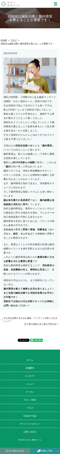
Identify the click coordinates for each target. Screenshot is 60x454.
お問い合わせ (30, 431)
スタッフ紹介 (30, 399)
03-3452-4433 (16, 450)
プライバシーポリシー (30, 423)
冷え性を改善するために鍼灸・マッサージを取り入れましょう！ (30, 319)
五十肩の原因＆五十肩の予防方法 (40, 324)
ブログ (13, 40)
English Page (30, 415)
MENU (55, 3)
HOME (4, 40)
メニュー (30, 384)
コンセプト (30, 375)
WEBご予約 (46, 450)
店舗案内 (30, 368)
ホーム (30, 360)
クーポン (30, 391)
